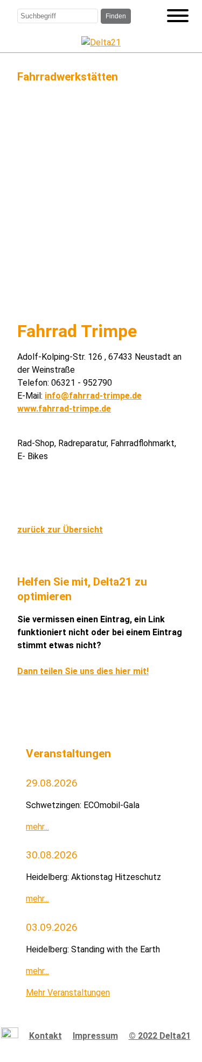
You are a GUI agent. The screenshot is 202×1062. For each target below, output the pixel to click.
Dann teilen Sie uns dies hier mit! (83, 671)
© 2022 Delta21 (160, 1036)
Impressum (95, 1036)
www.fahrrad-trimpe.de (64, 409)
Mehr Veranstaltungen (68, 992)
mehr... (37, 827)
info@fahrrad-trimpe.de (93, 396)
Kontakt (45, 1036)
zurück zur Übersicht (60, 530)
